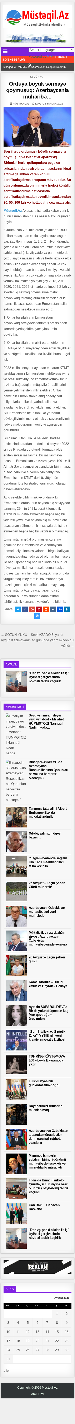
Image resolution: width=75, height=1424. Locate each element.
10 (8, 1332)
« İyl (7, 1371)
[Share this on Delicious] (37, 616)
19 (28, 1341)
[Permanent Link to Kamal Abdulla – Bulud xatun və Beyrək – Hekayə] (16, 990)
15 (57, 1332)
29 (57, 1350)
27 (37, 1350)
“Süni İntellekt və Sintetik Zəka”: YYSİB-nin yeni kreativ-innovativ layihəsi (47, 1035)
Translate (61, 56)
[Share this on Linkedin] (67, 609)
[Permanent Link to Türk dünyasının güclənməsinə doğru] (16, 1089)
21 (47, 1341)
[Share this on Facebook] (25, 609)
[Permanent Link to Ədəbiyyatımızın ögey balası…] (16, 841)
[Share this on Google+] (32, 609)
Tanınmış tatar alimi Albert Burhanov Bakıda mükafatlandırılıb (48, 812)
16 (67, 1332)
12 (28, 1332)
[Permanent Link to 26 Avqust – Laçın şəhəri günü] (16, 965)
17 (8, 1341)
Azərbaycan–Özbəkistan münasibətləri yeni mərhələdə (47, 911)
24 (8, 1350)
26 (28, 1350)
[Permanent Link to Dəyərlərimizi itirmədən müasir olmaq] (16, 1114)
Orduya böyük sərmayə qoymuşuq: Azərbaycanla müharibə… (37, 90)
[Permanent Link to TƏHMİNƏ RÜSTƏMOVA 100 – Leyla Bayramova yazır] (16, 1064)
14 (47, 1332)
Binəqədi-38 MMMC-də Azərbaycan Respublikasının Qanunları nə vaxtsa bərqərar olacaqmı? (48, 770)
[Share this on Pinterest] (39, 609)
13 (37, 1332)
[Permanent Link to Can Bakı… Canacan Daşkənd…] (16, 1213)
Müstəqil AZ (21, 103)
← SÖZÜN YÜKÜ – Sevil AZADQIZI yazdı (32, 635)
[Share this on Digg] (60, 609)
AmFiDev (37, 1394)
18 (18, 1341)
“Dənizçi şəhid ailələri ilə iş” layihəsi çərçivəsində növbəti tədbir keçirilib (49, 677)
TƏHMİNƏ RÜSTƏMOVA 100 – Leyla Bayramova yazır (47, 1060)
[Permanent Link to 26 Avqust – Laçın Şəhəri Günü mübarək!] (16, 891)
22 (57, 1341)
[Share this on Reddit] (46, 609)
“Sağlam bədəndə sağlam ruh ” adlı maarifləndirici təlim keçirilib (48, 862)
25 (18, 1350)
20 (37, 1341)
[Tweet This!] (18, 609)
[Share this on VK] (53, 609)
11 (18, 1332)
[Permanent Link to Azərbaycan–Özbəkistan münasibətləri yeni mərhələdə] (16, 916)
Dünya (38, 76)
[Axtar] (30, 65)
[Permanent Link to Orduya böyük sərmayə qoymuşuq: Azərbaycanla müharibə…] (38, 127)
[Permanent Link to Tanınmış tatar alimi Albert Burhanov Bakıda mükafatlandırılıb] (16, 817)
